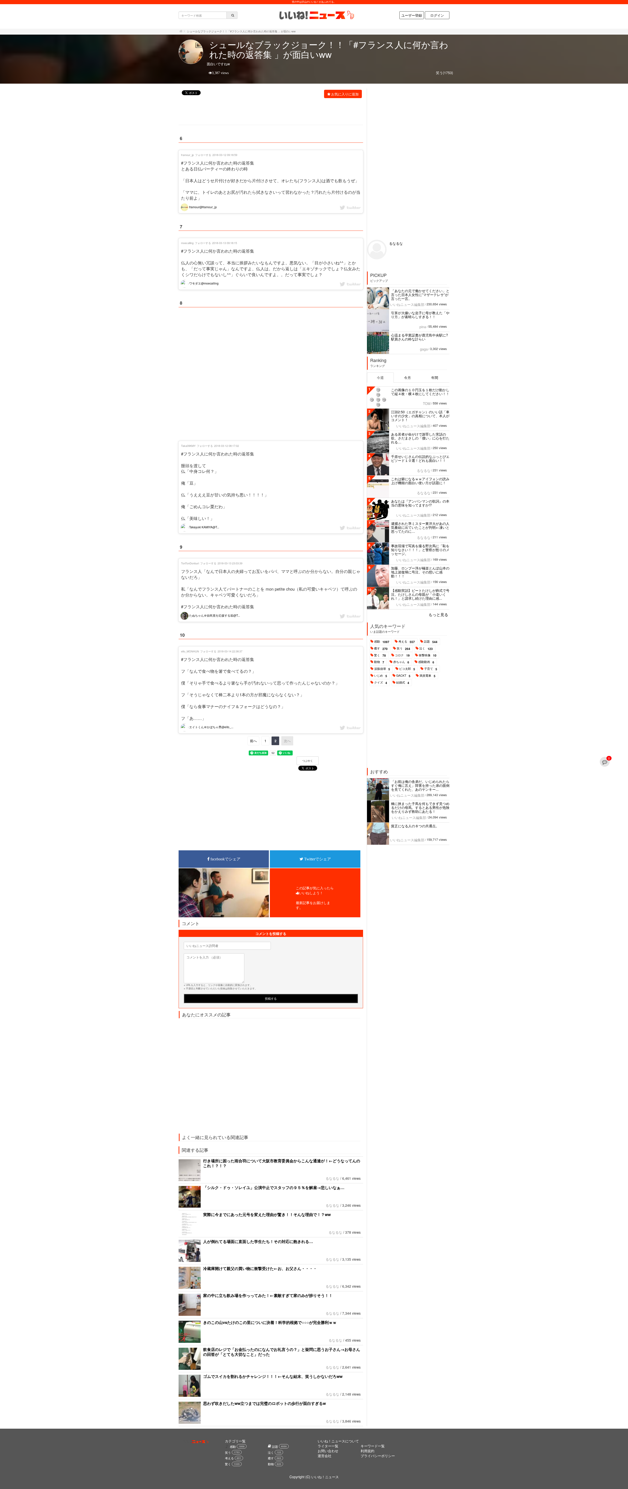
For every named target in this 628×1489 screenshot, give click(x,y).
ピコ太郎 (407, 668)
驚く (380, 655)
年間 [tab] (434, 377)
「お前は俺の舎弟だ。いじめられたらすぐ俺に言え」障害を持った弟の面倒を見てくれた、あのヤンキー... (420, 785)
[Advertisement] (268, 112)
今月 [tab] (407, 377)
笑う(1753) (444, 72)
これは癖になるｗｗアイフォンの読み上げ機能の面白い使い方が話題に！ (420, 480)
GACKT (403, 675)
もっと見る (438, 614)
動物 (379, 662)
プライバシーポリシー (378, 1455)
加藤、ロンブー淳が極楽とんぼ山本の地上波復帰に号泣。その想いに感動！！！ (420, 572)
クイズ (380, 682)
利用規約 (367, 1450)
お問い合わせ (328, 1450)
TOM (427, 403)
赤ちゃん (401, 662)
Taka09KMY (188, 446)
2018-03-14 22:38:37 (230, 651)
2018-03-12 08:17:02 (226, 446)
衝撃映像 (427, 655)
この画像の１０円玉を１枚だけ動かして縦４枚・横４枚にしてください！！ (420, 391)
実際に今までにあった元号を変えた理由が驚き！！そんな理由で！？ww (267, 1214)
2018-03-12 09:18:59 (224, 155)
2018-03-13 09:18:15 (224, 243)
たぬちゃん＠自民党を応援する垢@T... (214, 615)
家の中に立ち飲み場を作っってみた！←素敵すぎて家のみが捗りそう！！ (268, 1295)
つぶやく (307, 760)
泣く (426, 648)
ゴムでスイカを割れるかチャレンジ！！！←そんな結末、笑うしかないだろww (272, 1376)
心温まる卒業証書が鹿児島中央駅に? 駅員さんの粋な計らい (419, 337)
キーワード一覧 (373, 1445)
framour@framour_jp (202, 207)
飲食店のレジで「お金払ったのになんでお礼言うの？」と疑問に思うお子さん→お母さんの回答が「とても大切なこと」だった (281, 1352)
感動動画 (426, 662)
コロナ (402, 655)
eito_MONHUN (190, 651)
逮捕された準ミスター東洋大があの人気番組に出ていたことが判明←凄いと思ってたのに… (420, 527)
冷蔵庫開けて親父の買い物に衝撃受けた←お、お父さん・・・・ (260, 1268)
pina (422, 326)
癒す (381, 648)
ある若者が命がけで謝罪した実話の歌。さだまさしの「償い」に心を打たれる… (420, 438)
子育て (430, 668)
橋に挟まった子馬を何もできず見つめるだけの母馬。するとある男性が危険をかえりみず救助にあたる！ (420, 807)
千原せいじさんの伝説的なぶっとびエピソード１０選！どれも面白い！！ (420, 458)
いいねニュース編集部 (407, 304)
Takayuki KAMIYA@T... (203, 527)
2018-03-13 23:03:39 (230, 563)
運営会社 (324, 1455)
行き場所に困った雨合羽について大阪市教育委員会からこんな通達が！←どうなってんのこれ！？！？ (281, 1163)
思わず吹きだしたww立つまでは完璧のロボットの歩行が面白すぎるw (264, 1403)
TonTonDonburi (190, 563)
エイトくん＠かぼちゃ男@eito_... (210, 727)
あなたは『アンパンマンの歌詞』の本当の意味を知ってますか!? (420, 503)
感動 (381, 641)
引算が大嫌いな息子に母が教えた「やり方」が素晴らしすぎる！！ (420, 314)
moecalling (187, 243)
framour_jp (187, 155)
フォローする (203, 155)
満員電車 (427, 675)
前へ (253, 740)
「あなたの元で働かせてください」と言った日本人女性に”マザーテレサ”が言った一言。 (420, 294)
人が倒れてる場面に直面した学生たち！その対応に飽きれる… (258, 1241)
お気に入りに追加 (345, 93)
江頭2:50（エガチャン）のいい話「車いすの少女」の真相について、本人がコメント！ (420, 415)
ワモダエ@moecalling (203, 283)
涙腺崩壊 (382, 668)
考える (406, 641)
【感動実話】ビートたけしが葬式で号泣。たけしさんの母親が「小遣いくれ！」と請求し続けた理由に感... (420, 594)
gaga (424, 349)
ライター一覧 (328, 1445)
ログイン (437, 15)
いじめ (380, 675)
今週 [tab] (380, 377)
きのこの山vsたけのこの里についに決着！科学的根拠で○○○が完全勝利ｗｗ (270, 1322)
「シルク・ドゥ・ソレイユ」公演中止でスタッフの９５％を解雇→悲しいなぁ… (273, 1187)
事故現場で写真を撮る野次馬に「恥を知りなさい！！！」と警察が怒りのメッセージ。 (420, 549)
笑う (403, 648)
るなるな (332, 1178)
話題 (430, 641)
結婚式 (402, 682)
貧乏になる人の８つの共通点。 (415, 825)
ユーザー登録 (411, 15)
